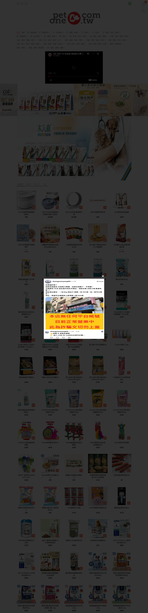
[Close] (103, 276)
